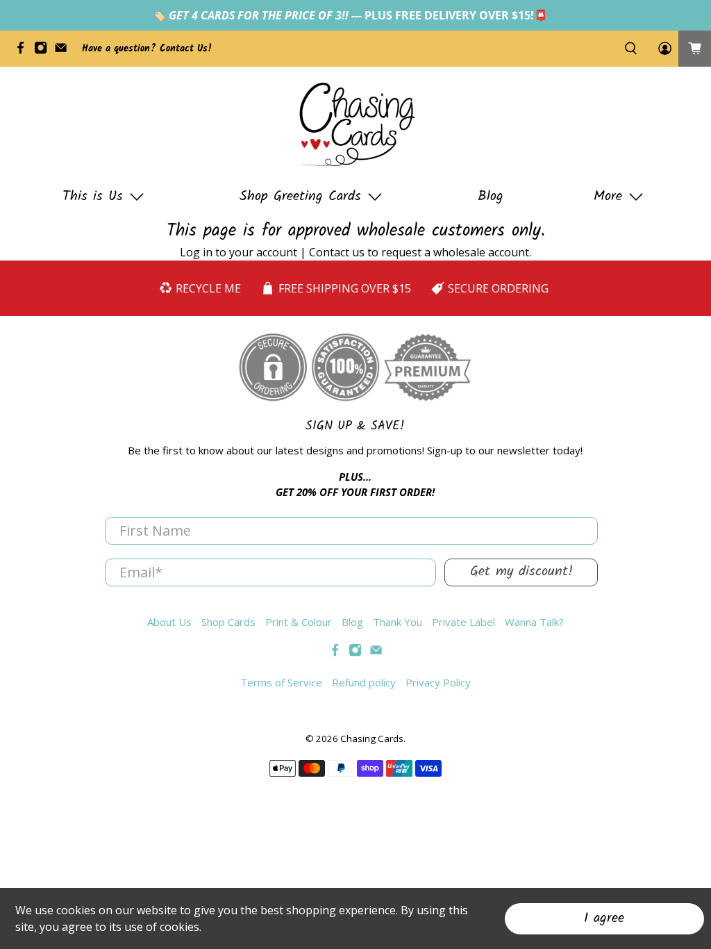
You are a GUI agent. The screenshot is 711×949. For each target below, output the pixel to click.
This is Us (92, 196)
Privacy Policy (438, 682)
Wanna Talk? (534, 622)
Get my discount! (521, 572)
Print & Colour (298, 622)
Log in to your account (238, 252)
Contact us (337, 252)
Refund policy (364, 682)
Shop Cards (228, 622)
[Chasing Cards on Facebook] (24, 51)
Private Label (463, 622)
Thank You (397, 622)
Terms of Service (281, 682)
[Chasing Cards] (355, 124)
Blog (490, 196)
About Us (169, 622)
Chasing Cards (371, 738)
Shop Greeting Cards (300, 196)
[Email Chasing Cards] (64, 51)
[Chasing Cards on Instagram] (44, 51)
